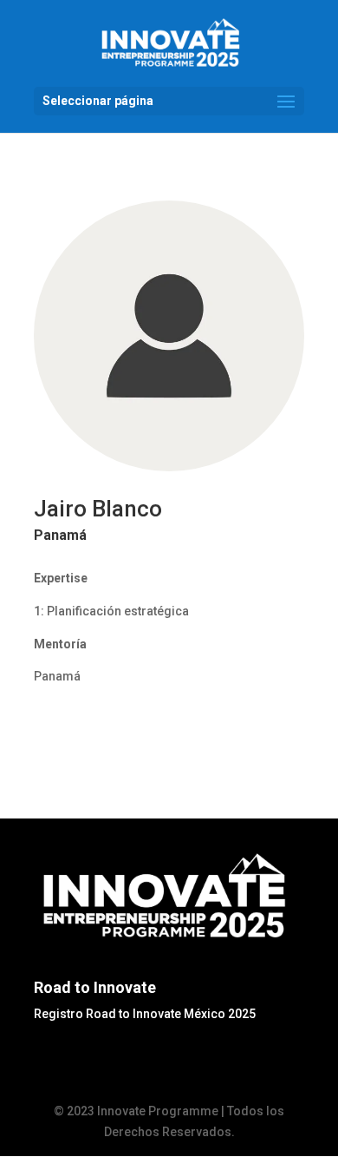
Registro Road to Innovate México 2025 (145, 1014)
